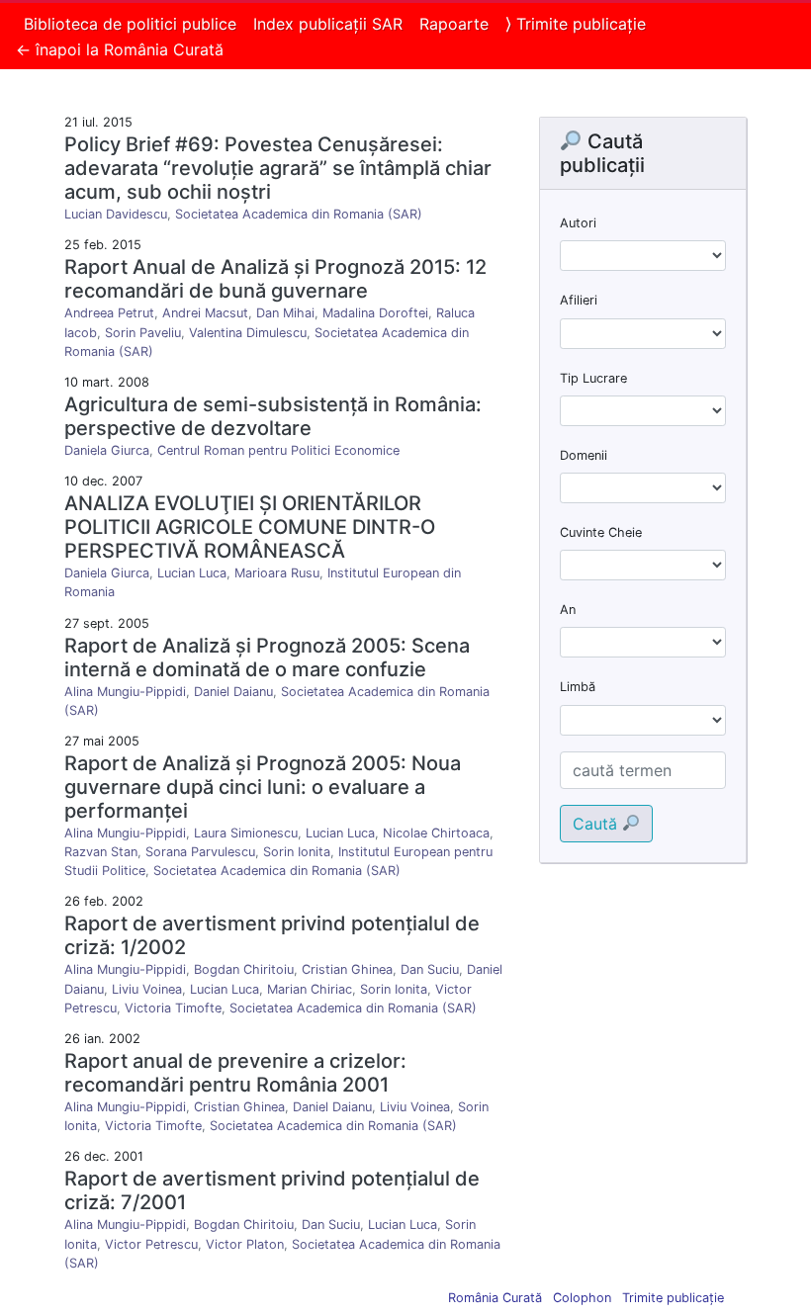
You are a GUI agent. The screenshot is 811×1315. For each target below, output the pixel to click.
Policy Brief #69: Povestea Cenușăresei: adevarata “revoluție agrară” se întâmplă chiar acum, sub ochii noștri (278, 168)
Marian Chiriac (309, 989)
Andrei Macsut (205, 313)
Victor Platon (245, 1244)
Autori (578, 223)
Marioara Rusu (276, 573)
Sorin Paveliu (143, 332)
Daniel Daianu (233, 691)
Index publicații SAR (328, 24)
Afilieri (578, 300)
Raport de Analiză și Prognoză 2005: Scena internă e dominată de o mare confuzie (267, 657)
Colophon (582, 1297)
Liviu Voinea (147, 989)
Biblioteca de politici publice (130, 24)
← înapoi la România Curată (120, 49)
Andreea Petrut (109, 313)
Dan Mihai (285, 313)
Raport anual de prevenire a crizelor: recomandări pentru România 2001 (235, 1072)
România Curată (495, 1297)
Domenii (583, 455)
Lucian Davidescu (115, 214)
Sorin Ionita (296, 851)
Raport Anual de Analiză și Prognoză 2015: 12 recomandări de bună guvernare (275, 279)
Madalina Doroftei (375, 313)
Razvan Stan (100, 851)
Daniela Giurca (106, 450)
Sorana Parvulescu (200, 851)
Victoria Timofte (173, 1008)
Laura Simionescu (246, 833)
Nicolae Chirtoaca (436, 833)
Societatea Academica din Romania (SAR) (298, 214)
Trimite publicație (673, 1297)
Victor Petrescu (151, 1244)
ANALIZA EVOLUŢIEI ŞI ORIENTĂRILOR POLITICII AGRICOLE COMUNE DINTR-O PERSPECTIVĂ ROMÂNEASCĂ (249, 527)
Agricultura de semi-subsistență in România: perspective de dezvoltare (273, 416)
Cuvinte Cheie (601, 532)
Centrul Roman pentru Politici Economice (278, 450)
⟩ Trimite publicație (575, 24)
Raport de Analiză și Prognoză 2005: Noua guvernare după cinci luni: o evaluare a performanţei (262, 787)
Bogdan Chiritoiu (244, 969)
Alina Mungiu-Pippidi (125, 691)
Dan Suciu (430, 969)
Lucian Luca (191, 573)
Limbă (577, 686)
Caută (597, 823)
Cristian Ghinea (347, 969)
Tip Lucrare (593, 378)
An (568, 609)
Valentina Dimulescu (248, 332)
